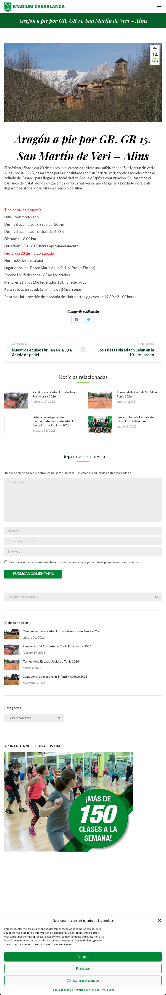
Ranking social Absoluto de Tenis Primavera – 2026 (57, 646)
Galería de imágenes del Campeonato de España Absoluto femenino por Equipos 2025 (55, 421)
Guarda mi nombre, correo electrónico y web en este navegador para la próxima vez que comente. (74, 562)
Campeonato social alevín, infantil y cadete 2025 (55, 676)
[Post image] (16, 399)
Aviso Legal (108, 989)
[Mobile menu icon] (159, 6)
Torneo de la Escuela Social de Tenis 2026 (51, 661)
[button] (159, 920)
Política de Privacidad (87, 989)
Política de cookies (62, 989)
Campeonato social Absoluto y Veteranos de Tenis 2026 (61, 631)
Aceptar (83, 956)
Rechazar (83, 968)
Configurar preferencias (83, 980)
